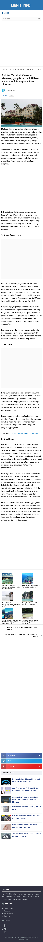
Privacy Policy (8, 913)
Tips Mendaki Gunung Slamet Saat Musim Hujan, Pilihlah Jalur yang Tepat (11, 622)
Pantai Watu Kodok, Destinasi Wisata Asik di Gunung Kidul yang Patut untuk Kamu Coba (11, 604)
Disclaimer (7, 911)
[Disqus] (21, 666)
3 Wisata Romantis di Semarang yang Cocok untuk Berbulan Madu (11, 587)
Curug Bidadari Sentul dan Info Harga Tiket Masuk (30, 603)
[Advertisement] (21, 44)
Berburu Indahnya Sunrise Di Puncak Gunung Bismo (31, 586)
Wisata (11, 95)
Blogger (26, 939)
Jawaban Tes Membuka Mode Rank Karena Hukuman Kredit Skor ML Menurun (25, 799)
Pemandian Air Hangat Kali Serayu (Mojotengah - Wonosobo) (30, 622)
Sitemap (7, 916)
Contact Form (8, 908)
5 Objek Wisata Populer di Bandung (25, 433)
